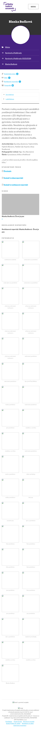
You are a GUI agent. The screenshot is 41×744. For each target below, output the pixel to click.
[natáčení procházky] (30, 626)
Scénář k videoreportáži (13, 178)
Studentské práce (10, 74)
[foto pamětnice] (10, 533)
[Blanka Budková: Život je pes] (20, 204)
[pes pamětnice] (10, 417)
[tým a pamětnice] (30, 510)
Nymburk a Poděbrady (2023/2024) (18, 58)
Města (7, 47)
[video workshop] (30, 464)
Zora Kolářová (10, 94)
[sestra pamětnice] (10, 464)
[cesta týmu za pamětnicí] (30, 249)
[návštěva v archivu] (30, 417)
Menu (33, 6)
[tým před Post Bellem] (30, 371)
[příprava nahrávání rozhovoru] (10, 296)
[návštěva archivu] (10, 649)
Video (6, 77)
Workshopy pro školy (28, 723)
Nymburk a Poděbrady (13, 53)
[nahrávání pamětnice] (30, 346)
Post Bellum (8, 721)
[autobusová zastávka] (10, 249)
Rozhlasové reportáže (11, 81)
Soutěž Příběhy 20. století (13, 723)
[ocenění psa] (10, 510)
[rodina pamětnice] (10, 394)
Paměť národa (18, 721)
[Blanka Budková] (10, 673)
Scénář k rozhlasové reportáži (16, 184)
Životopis (7, 171)
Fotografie (7, 85)
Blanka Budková (11, 64)
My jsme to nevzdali (28, 721)
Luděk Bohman (10, 99)
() (2, 219)
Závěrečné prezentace (19, 725)
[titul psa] (30, 487)
